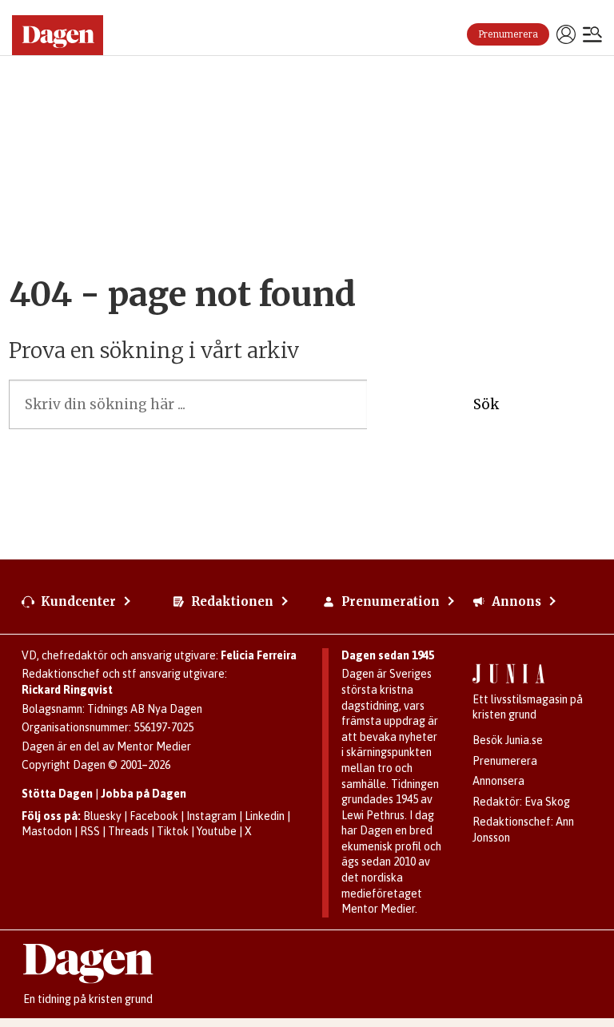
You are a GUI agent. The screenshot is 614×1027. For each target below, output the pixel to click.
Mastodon (47, 831)
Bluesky (102, 816)
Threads (128, 831)
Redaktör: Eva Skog (521, 801)
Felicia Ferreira (259, 655)
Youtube (217, 831)
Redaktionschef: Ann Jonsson (523, 829)
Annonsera (498, 780)
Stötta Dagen (57, 793)
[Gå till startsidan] (64, 35)
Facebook (154, 816)
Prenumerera (508, 34)
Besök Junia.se (507, 740)
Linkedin (265, 816)
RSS (90, 831)
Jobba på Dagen (143, 793)
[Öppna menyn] (592, 36)
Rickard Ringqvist (67, 689)
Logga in (566, 34)
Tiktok (173, 831)
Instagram (211, 816)
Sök (486, 404)
